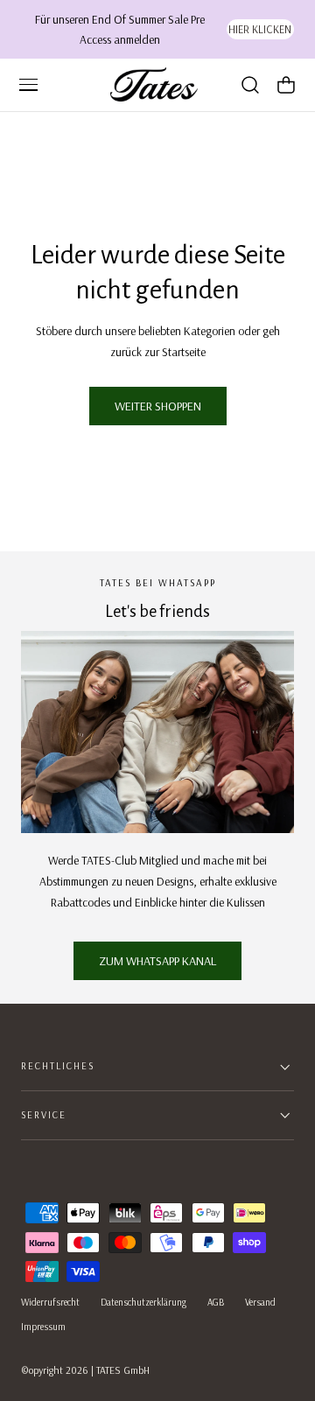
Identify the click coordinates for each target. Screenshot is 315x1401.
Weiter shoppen (158, 406)
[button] (28, 85)
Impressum (43, 1326)
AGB (215, 1302)
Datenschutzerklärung (143, 1302)
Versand (260, 1302)
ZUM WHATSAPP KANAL (157, 961)
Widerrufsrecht (50, 1302)
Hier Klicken (259, 29)
